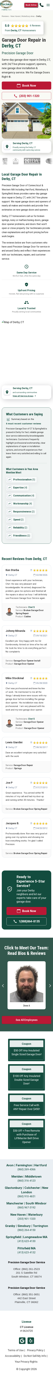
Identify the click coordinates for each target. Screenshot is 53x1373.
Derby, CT (12, 575)
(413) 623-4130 (26, 1241)
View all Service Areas (23, 396)
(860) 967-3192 (26, 1207)
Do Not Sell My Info (35, 1355)
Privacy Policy (35, 1350)
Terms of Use (16, 1350)
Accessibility (12, 1355)
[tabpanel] (26, 984)
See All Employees (27, 1019)
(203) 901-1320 (29, 96)
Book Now (29, 85)
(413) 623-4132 (26, 1252)
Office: (26, 1269)
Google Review (22, 1340)
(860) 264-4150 (26, 1230)
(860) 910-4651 (26, 1196)
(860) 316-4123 (26, 1180)
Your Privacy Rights (26, 1361)
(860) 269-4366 (26, 1169)
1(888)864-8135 (29, 921)
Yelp (31, 1340)
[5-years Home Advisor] (9, 161)
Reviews (5, 16)
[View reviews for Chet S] (9, 612)
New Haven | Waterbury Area (22, 16)
